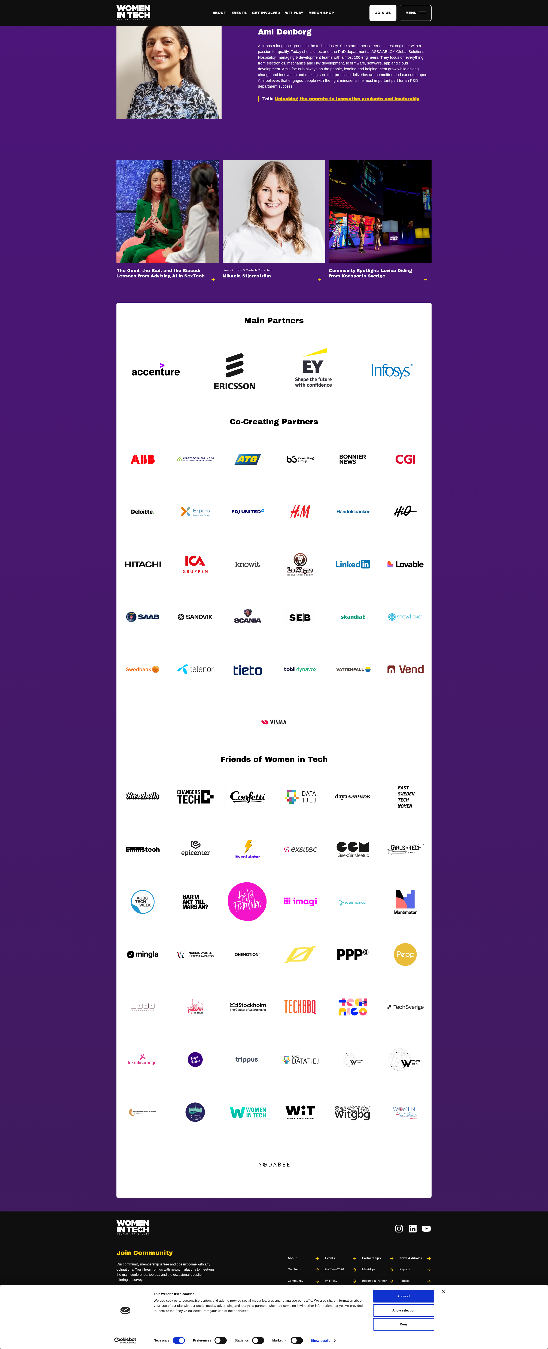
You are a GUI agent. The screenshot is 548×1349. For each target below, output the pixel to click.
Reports (404, 1269)
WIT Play (294, 13)
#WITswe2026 (334, 1269)
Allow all (403, 1296)
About (219, 13)
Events (239, 13)
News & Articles (410, 1258)
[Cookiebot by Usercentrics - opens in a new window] (125, 1340)
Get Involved (266, 13)
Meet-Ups (368, 1269)
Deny (404, 1324)
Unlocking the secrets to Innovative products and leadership (347, 98)
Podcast (404, 1280)
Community (295, 1280)
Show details (320, 1340)
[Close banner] (443, 1291)
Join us (383, 13)
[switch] (220, 1340)
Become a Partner (374, 1280)
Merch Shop (321, 13)
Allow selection (403, 1310)
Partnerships (371, 1258)
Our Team (294, 1269)
